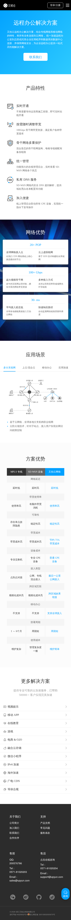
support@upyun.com (51, 877)
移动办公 (47, 367)
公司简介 (14, 822)
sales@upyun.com (19, 880)
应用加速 (63, 367)
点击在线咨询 (47, 859)
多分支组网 (9, 367)
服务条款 (45, 832)
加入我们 (14, 827)
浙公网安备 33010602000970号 (42, 914)
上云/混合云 (28, 367)
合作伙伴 (14, 837)
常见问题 (45, 827)
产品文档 (45, 822)
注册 (58, 5)
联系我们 (35, 57)
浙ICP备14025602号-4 (19, 914)
